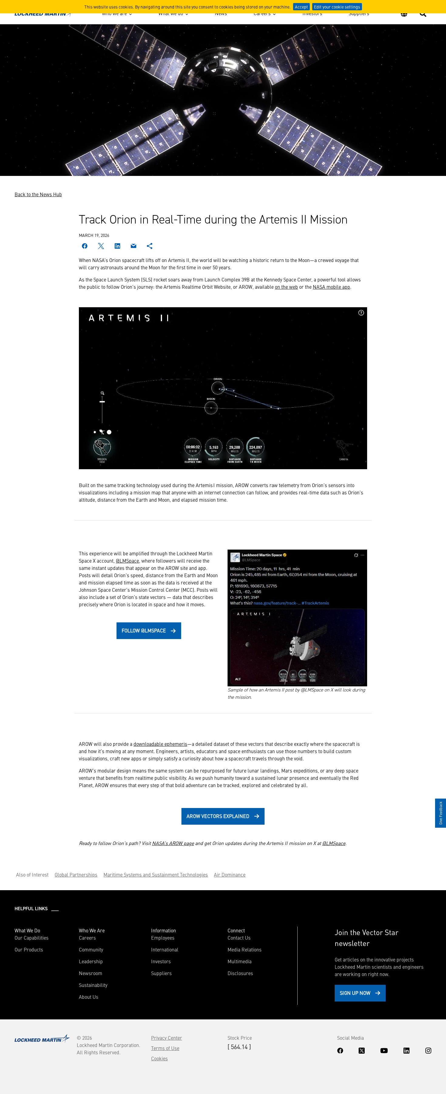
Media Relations (245, 949)
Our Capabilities (32, 937)
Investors (312, 13)
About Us (88, 996)
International (164, 949)
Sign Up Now (355, 992)
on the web (286, 286)
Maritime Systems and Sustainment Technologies (155, 874)
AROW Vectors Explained (218, 816)
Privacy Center (166, 1037)
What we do (170, 13)
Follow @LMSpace (144, 630)
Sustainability (93, 984)
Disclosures (240, 973)
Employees (162, 937)
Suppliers (359, 13)
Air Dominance (229, 874)
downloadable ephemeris (160, 743)
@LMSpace (127, 560)
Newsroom (90, 973)
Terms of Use (165, 1048)
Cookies (159, 1058)
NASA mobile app (331, 286)
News (221, 13)
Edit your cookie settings (337, 7)
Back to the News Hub (38, 194)
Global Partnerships (76, 874)
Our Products (29, 949)
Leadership (91, 961)
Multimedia (240, 961)
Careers (262, 13)
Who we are (114, 13)
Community (91, 949)
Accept (301, 7)
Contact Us (239, 937)
